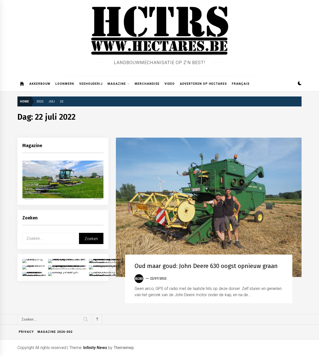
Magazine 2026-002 (54, 332)
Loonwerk (64, 84)
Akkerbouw (39, 84)
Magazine (116, 84)
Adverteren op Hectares (203, 84)
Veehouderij (90, 84)
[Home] (22, 83)
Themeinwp (124, 347)
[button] (300, 84)
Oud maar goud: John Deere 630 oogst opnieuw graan (206, 266)
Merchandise (147, 84)
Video (169, 84)
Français (240, 84)
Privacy (26, 332)
